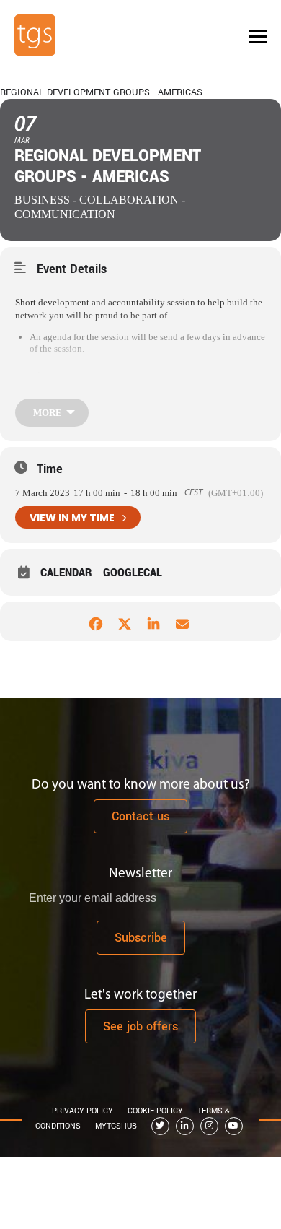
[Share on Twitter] (124, 621)
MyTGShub (116, 1126)
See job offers (140, 1026)
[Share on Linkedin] (153, 621)
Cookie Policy (155, 1111)
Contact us (140, 816)
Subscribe (141, 937)
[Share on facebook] (95, 621)
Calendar (66, 573)
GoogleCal (132, 573)
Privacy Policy (82, 1111)
